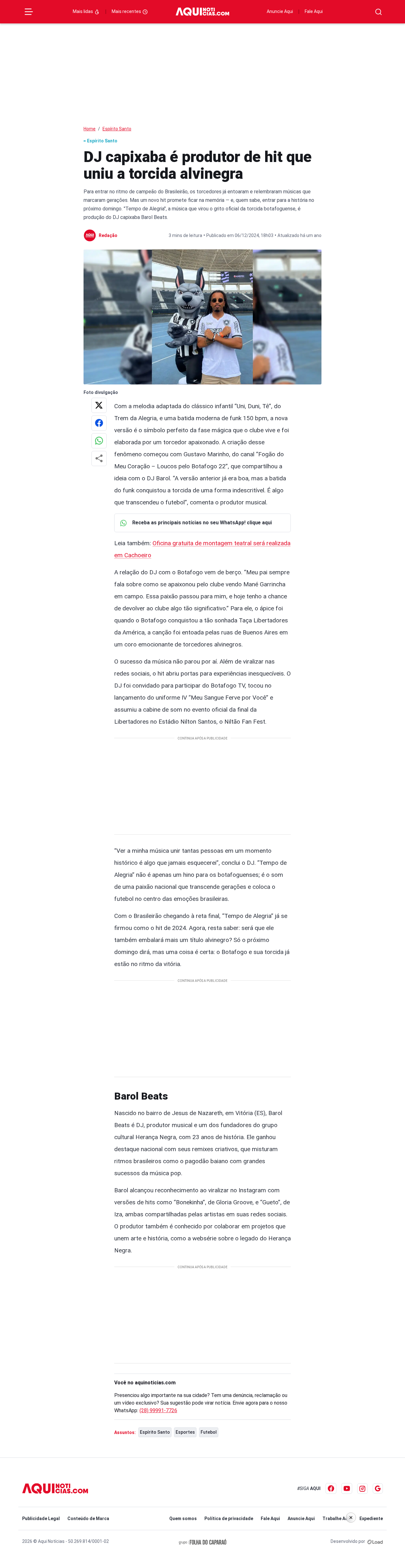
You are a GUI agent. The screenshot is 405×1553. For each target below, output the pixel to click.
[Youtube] (346, 1488)
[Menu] (28, 11)
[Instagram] (362, 1488)
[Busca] (378, 12)
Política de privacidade (228, 1518)
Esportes (185, 1432)
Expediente (371, 1518)
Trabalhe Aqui (337, 1518)
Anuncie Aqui (280, 11)
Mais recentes (127, 11)
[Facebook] (331, 1488)
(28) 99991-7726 (158, 1410)
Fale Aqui (314, 11)
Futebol (209, 1432)
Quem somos (183, 1518)
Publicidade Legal (41, 1518)
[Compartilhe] (99, 458)
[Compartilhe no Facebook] (99, 423)
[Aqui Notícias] (202, 11)
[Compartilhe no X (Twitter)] (99, 405)
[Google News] (378, 1488)
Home (90, 128)
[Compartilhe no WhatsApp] (99, 440)
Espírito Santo (117, 128)
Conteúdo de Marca (88, 1518)
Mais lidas (83, 11)
